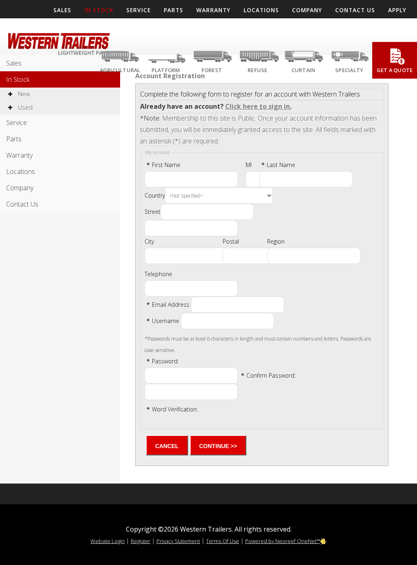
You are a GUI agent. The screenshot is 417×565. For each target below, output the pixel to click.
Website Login (107, 541)
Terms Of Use (222, 541)
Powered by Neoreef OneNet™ (282, 541)
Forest (212, 70)
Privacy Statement (178, 541)
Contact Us (22, 204)
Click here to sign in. (258, 106)
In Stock (17, 79)
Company (19, 187)
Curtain (304, 70)
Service (16, 122)
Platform (165, 70)
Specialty (349, 70)
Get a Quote (395, 70)
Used (24, 107)
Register (140, 541)
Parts (14, 138)
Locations (20, 171)
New (23, 94)
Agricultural (120, 70)
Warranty (19, 155)
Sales (14, 63)
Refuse (258, 70)
